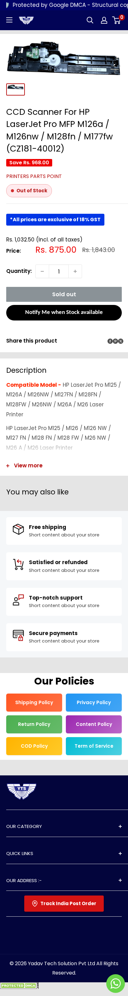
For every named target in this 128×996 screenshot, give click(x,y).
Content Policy (94, 724)
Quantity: (19, 271)
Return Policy (34, 724)
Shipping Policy (34, 702)
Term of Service (94, 746)
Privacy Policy (94, 702)
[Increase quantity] (75, 271)
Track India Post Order (68, 903)
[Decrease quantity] (42, 271)
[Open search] (90, 20)
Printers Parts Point (34, 176)
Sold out (64, 294)
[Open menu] (9, 19)
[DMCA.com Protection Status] (19, 987)
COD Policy (34, 746)
